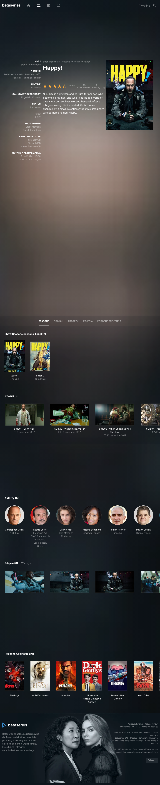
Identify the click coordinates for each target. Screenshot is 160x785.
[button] (14, 526)
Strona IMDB (34, 143)
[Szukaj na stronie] (155, 5)
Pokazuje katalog (135, 724)
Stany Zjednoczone (31, 64)
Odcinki (58, 321)
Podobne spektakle (109, 321)
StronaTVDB (34, 139)
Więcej (25, 563)
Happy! (87, 61)
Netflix (77, 61)
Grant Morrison (33, 126)
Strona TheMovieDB (30, 146)
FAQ (138, 727)
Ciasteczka (137, 732)
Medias (133, 738)
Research (153, 738)
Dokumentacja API (127, 727)
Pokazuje (65, 61)
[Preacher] (66, 676)
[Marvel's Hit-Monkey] (117, 676)
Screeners (143, 738)
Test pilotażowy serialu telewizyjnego (126, 741)
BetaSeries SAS (121, 738)
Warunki (147, 732)
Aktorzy (73, 321)
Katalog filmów (151, 724)
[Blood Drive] (143, 676)
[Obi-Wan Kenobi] (40, 676)
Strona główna (50, 61)
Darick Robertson (32, 130)
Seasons (44, 321)
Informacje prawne (122, 732)
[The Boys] (14, 676)
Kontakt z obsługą (150, 727)
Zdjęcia (88, 321)
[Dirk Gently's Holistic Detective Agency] (92, 676)
